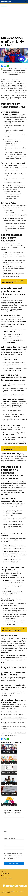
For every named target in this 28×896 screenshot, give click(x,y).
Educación (3, 6)
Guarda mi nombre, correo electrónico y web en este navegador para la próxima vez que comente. (13, 856)
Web (5, 845)
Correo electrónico (10, 838)
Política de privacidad (6, 878)
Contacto (3, 871)
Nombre (6, 831)
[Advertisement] (14, 22)
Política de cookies (5, 875)
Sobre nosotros (5, 873)
